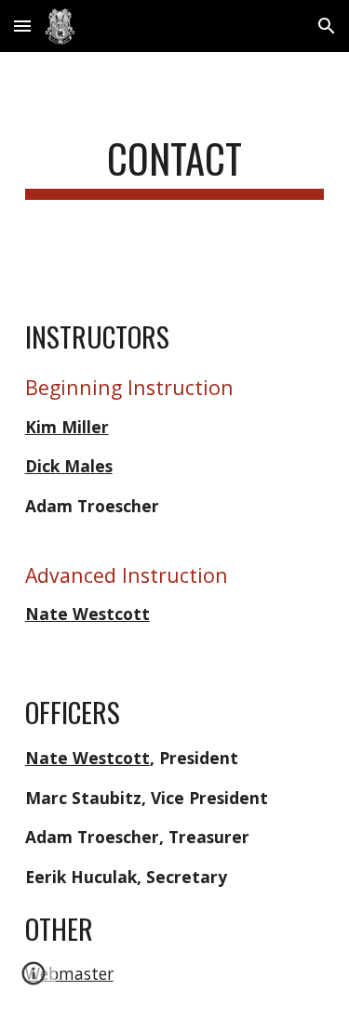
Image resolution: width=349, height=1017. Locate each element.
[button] (22, 25)
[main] (175, 166)
